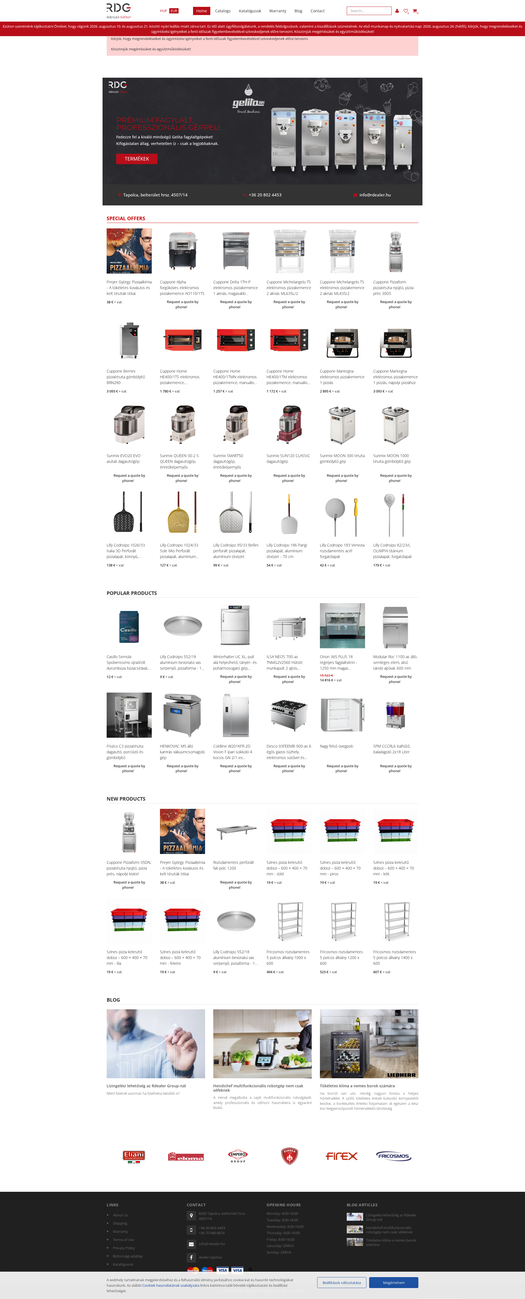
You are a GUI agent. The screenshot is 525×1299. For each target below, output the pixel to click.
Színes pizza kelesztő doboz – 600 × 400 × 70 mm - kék (393, 868)
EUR (174, 10)
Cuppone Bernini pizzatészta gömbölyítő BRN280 (126, 376)
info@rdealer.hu (375, 194)
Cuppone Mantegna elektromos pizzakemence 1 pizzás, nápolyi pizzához (395, 376)
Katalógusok (250, 10)
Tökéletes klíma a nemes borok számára (357, 1085)
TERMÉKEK (137, 158)
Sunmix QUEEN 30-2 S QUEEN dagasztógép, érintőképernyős (179, 461)
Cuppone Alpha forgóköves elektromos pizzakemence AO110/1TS (182, 287)
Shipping (120, 1223)
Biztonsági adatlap (128, 1256)
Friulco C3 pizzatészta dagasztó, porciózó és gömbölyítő (125, 751)
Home (201, 10)
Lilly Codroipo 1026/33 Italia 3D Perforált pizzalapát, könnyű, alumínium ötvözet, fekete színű (129, 556)
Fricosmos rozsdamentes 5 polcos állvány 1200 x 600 (341, 957)
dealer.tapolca (210, 1257)
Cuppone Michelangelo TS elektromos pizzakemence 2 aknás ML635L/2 (289, 287)
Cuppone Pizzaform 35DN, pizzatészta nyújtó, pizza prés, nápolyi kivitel (129, 868)
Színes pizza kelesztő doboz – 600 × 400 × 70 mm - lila (127, 957)
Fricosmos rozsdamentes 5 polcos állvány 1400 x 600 (394, 957)
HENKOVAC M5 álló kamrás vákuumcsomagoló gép (182, 751)
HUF (163, 10)
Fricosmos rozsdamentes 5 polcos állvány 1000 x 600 (288, 957)
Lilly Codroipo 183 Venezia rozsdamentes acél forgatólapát (342, 550)
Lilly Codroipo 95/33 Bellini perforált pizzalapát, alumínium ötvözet (235, 550)
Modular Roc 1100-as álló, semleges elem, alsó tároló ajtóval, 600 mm (395, 662)
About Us (120, 1215)
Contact (318, 10)
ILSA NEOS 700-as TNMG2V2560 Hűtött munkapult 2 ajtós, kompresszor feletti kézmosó (285, 668)
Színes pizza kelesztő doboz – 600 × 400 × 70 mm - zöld (287, 868)
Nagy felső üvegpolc (337, 746)
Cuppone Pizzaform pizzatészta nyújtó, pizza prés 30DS (393, 287)
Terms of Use (123, 1239)
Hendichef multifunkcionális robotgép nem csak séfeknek (258, 1087)
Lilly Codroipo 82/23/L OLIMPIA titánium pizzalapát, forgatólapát (392, 550)
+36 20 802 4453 (265, 194)
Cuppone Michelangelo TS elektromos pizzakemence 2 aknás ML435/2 (342, 287)
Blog (298, 10)
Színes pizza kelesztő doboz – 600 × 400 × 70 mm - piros (340, 868)
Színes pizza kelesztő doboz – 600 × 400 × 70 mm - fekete (180, 957)
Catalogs (223, 10)
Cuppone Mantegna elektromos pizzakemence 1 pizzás (342, 376)
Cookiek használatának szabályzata (170, 1285)
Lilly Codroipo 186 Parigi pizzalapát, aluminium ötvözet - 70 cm (287, 550)
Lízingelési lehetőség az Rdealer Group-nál (146, 1085)
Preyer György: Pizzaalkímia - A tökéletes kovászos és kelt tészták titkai (129, 287)
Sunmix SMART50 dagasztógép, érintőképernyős (228, 461)
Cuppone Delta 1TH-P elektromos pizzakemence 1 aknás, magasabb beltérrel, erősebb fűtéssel (235, 293)
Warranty (277, 10)
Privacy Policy (124, 1247)
